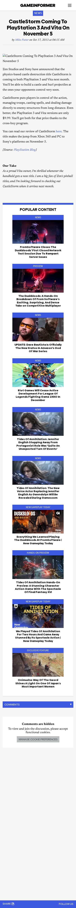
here (59, 131)
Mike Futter (22, 40)
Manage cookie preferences (38, 739)
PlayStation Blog (25, 150)
